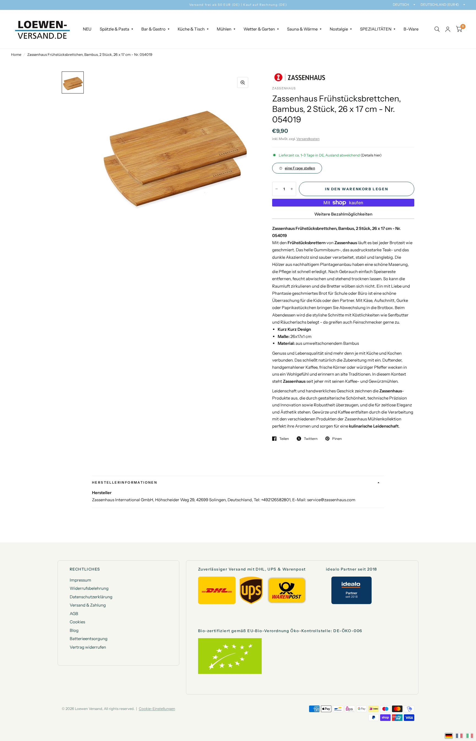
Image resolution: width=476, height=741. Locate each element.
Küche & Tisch (191, 29)
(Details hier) (371, 155)
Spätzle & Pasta (114, 29)
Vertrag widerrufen (88, 647)
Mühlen (224, 29)
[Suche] (437, 29)
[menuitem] (87, 29)
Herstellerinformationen (124, 482)
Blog (74, 630)
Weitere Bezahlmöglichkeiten (343, 214)
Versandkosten (308, 139)
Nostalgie (339, 29)
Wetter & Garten (259, 29)
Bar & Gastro (153, 29)
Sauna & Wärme (302, 29)
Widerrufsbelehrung (89, 588)
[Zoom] (242, 82)
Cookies (77, 621)
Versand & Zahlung (88, 605)
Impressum (80, 580)
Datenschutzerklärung (91, 596)
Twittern (311, 438)
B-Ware (411, 29)
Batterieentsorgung (88, 638)
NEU (87, 29)
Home (16, 54)
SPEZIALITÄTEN (375, 29)
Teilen (284, 438)
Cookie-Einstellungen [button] (157, 708)
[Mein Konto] (447, 29)
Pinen (337, 438)
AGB (74, 613)
